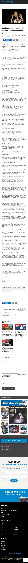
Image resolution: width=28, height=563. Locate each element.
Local (2, 527)
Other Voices (10, 36)
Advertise (3, 543)
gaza (19, 287)
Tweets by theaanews (6, 449)
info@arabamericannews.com (7, 518)
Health (15, 533)
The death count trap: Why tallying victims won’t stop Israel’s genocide (7, 350)
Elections (18, 325)
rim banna (4, 290)
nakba (11, 289)
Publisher (3, 547)
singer (9, 290)
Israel (3, 289)
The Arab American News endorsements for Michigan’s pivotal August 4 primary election (20, 335)
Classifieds (16, 534)
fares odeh (14, 287)
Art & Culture (4, 533)
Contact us (3, 549)
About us (3, 541)
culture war (8, 287)
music (7, 289)
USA (2, 529)
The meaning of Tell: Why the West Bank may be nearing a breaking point (7, 334)
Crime (15, 531)
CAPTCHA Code (22, 374)
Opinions (5, 36)
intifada (23, 287)
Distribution (3, 545)
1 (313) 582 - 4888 (5, 514)
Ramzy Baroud (22, 35)
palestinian (21, 289)
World (2, 531)
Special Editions (14, 440)
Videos (2, 534)
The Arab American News (11, 556)
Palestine (16, 289)
